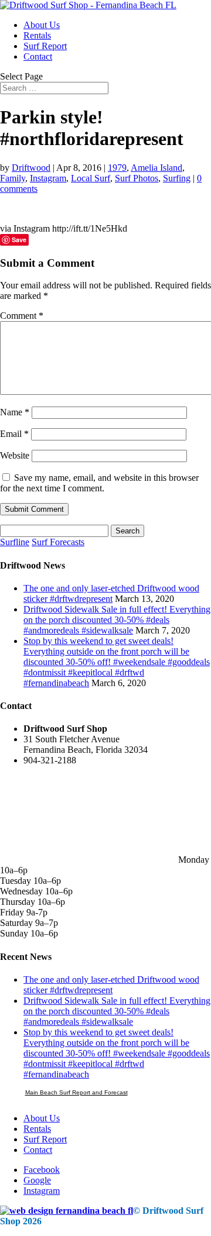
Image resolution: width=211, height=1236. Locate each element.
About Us (41, 25)
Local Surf (90, 178)
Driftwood (31, 168)
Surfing (176, 178)
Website (14, 455)
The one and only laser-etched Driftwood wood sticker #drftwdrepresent (111, 593)
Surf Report (45, 46)
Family (12, 178)
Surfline (14, 542)
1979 (117, 168)
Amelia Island (156, 168)
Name (14, 412)
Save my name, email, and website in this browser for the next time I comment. (99, 483)
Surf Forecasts (58, 542)
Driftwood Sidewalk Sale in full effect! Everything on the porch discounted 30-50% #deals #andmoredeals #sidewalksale (116, 619)
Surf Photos (136, 178)
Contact (37, 56)
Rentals (37, 35)
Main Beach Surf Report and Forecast (76, 1092)
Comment (21, 316)
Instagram (48, 178)
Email (14, 434)
